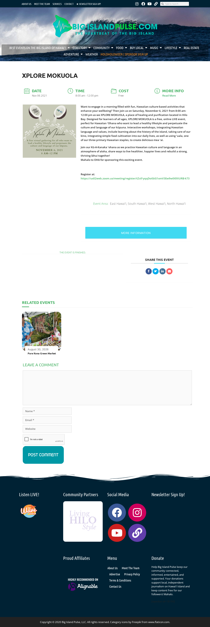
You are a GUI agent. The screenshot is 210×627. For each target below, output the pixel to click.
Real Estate (191, 48)
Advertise (114, 574)
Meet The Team (130, 568)
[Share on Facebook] (149, 271)
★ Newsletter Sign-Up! (88, 3)
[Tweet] (156, 271)
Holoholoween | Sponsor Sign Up (124, 54)
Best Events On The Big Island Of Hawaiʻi (37, 48)
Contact (68, 3)
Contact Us (115, 586)
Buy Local (137, 48)
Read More (169, 95)
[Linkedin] (162, 271)
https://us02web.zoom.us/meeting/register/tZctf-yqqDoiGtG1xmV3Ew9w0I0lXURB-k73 (135, 178)
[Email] (169, 271)
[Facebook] (143, 4)
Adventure (71, 54)
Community (101, 48)
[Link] (156, 4)
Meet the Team (42, 3)
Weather (91, 54)
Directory (80, 48)
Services (57, 3)
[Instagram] (137, 4)
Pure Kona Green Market (42, 353)
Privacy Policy (132, 574)
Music (154, 48)
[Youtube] (149, 4)
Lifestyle (171, 48)
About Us (26, 3)
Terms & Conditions (120, 580)
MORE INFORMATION (136, 233)
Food (119, 48)
